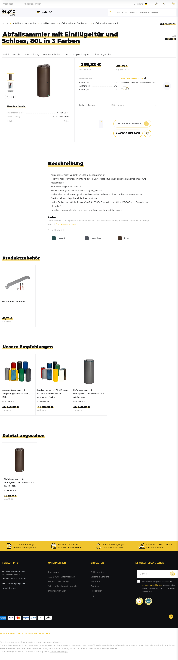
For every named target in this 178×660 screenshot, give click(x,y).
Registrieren (96, 591)
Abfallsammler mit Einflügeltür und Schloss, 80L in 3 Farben (19, 482)
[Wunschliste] (164, 3)
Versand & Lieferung (100, 577)
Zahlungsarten (97, 572)
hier (173, 645)
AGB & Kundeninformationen (61, 577)
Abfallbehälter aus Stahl (105, 23)
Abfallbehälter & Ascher (24, 23)
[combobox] (131, 105)
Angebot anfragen (128, 133)
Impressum (53, 572)
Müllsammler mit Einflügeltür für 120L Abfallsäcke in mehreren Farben (53, 393)
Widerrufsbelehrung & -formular (63, 586)
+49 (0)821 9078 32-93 (16, 579)
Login (93, 595)
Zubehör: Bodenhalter (14, 301)
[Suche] (111, 12)
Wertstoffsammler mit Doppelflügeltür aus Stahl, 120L (16, 393)
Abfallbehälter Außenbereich (74, 23)
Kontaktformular (9, 588)
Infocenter (7, 4)
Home (5, 23)
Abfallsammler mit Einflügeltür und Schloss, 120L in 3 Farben (88, 393)
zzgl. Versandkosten (132, 78)
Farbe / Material (87, 105)
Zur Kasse (95, 586)
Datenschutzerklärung (58, 581)
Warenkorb (96, 581)
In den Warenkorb (129, 123)
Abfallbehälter (48, 23)
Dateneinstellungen (57, 591)
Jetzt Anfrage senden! (66, 224)
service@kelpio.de (16, 583)
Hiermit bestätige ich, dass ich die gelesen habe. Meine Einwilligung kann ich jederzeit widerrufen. (158, 586)
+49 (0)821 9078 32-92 (15, 571)
